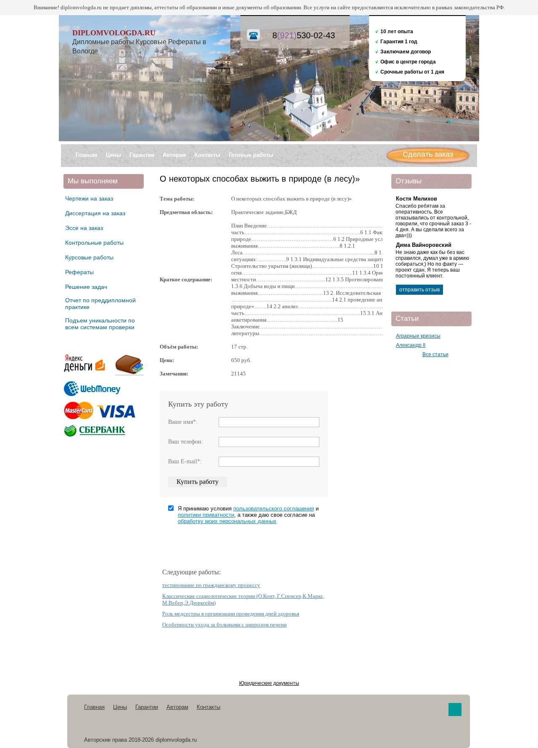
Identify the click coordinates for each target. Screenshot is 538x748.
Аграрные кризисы (418, 336)
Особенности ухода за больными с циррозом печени (224, 624)
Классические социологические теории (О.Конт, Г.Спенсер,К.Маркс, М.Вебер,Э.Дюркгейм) (243, 599)
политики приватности (206, 515)
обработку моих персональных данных (227, 521)
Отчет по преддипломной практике (100, 303)
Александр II (410, 345)
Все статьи (435, 354)
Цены (113, 155)
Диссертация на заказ (95, 213)
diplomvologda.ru (114, 33)
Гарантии (141, 155)
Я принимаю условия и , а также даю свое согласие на (248, 514)
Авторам (174, 155)
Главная (87, 155)
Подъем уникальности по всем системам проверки (100, 323)
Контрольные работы (94, 242)
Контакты (207, 155)
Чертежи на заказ (89, 198)
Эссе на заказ (84, 228)
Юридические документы (269, 683)
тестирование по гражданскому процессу (211, 585)
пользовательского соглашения (273, 508)
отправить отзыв (419, 290)
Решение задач (86, 286)
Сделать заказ (428, 154)
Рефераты (79, 272)
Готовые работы (251, 155)
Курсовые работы (89, 257)
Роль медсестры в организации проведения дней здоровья (230, 614)
